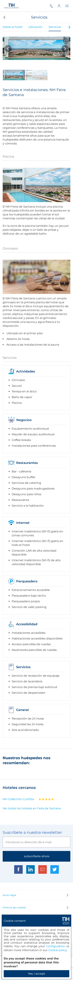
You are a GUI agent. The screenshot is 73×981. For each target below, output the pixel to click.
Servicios (55, 27)
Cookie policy (57, 950)
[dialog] (36, 947)
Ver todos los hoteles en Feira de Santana (32, 808)
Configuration (55, 946)
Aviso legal (9, 895)
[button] (3, 17)
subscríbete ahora (36, 856)
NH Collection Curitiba (18, 799)
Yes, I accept (36, 973)
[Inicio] (11, 6)
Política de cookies (14, 907)
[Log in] (61, 6)
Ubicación (35, 27)
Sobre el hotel (12, 27)
